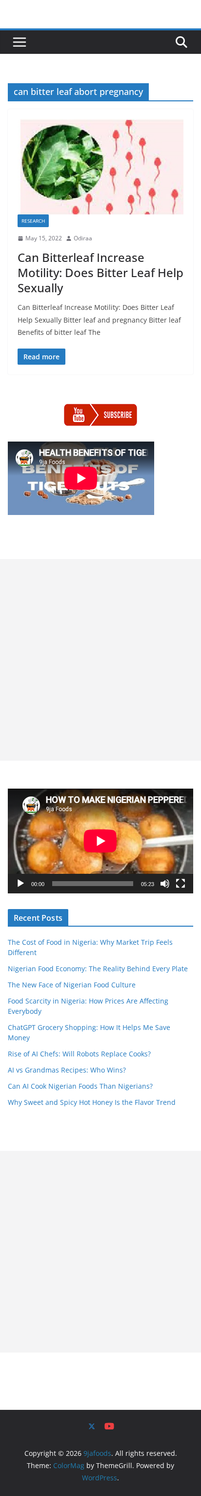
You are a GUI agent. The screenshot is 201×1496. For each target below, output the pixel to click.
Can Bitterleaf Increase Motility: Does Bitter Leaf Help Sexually (100, 272)
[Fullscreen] (180, 883)
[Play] (20, 883)
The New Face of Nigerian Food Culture (72, 984)
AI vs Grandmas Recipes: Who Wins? (67, 1070)
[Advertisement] (100, 660)
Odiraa (83, 238)
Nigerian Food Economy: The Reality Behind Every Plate (98, 968)
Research (33, 220)
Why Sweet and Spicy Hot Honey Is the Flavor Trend (92, 1102)
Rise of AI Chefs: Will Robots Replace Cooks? (79, 1053)
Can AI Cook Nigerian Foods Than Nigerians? (80, 1086)
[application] (100, 841)
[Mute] (165, 883)
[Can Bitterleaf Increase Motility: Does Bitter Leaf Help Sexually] (100, 166)
